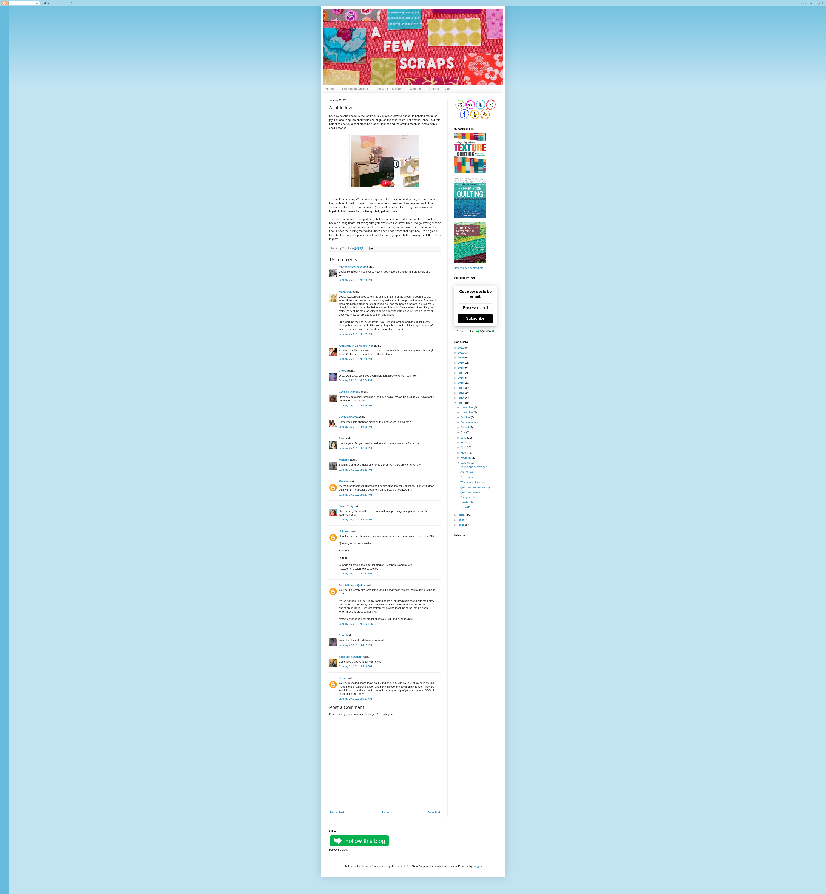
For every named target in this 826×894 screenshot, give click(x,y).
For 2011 (465, 507)
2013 (461, 392)
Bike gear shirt (468, 497)
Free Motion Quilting (354, 88)
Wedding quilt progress (473, 482)
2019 (461, 362)
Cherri (343, 635)
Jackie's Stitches (349, 392)
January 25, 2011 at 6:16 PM (355, 448)
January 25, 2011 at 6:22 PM (355, 469)
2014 (461, 387)
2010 (461, 515)
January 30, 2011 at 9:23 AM (355, 698)
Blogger (477, 866)
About (449, 88)
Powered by (465, 331)
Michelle (344, 459)
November (467, 412)
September (467, 422)
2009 (461, 520)
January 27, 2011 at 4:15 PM (355, 645)
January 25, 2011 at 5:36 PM (355, 359)
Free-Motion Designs (388, 88)
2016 (461, 377)
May (463, 442)
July (463, 432)
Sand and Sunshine (350, 656)
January (466, 462)
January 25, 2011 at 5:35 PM (355, 334)
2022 (461, 347)
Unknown (344, 531)
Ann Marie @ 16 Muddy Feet (356, 345)
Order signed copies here (469, 268)
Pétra (342, 438)
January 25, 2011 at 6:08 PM (355, 426)
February (466, 457)
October (466, 417)
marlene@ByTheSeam (353, 266)
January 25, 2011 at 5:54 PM (355, 380)
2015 (461, 382)
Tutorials (433, 88)
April (464, 447)
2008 (461, 525)
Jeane (342, 678)
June (464, 437)
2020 (461, 357)
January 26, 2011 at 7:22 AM (355, 573)
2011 (461, 403)
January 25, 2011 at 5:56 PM (355, 405)
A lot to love (467, 472)
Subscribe (475, 318)
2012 (461, 398)
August (465, 427)
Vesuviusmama (348, 416)
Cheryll (343, 370)
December (467, 407)
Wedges (415, 88)
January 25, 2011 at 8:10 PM (355, 519)
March (465, 452)
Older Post (434, 812)
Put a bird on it (468, 477)
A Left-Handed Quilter (352, 585)
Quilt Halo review (470, 492)
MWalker (344, 481)
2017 (461, 372)
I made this (466, 502)
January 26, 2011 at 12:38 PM (356, 623)
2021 (461, 352)
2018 (461, 367)
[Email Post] (370, 248)
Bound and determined (473, 467)
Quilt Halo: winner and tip (475, 487)
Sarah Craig (346, 506)
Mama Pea (345, 291)
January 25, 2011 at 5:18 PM (355, 280)
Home (330, 88)
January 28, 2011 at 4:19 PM (355, 666)
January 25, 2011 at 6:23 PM (355, 494)
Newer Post (337, 812)
